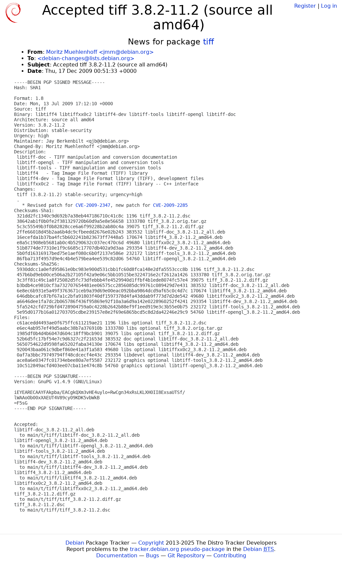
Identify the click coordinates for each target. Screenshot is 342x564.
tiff (208, 41)
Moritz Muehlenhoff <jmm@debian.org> (100, 52)
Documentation (116, 555)
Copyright (151, 543)
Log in (329, 6)
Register (305, 6)
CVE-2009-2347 (92, 205)
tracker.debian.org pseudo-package (177, 549)
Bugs (152, 555)
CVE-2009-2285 (170, 205)
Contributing (229, 555)
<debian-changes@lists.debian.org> (85, 58)
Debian (74, 543)
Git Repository (186, 555)
